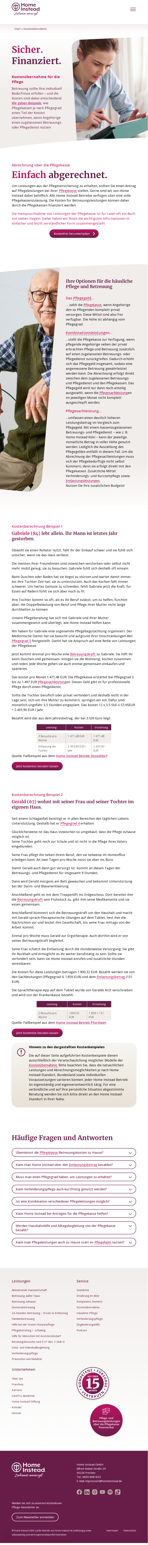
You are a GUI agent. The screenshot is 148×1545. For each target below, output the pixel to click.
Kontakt (16, 1407)
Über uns (17, 1378)
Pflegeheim (102, 1242)
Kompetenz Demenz (89, 1301)
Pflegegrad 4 (70, 823)
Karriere (17, 1390)
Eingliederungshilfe (88, 1324)
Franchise (17, 1384)
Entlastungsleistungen (83, 481)
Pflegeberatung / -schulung (29, 1330)
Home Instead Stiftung (26, 1401)
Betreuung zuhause (24, 1301)
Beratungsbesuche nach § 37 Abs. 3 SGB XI (38, 1341)
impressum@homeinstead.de (103, 1481)
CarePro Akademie (23, 1395)
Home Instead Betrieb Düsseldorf (81, 756)
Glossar (16, 1413)
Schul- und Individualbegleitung (31, 1347)
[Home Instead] (26, 9)
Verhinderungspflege (25, 1353)
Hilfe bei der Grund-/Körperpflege (33, 1324)
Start (17, 29)
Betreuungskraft (83, 654)
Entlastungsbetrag (111, 977)
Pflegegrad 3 (21, 641)
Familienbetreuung (23, 1318)
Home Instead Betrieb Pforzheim (81, 1022)
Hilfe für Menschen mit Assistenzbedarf (36, 1336)
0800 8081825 (91, 1477)
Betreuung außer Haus (26, 1295)
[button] (133, 9)
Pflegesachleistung (113, 393)
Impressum (112, 1530)
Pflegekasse (68, 190)
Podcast (82, 1330)
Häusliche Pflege (87, 1313)
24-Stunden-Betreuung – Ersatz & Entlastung (40, 1313)
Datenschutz (129, 1530)
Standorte (83, 1290)
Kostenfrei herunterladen (72, 234)
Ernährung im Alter (88, 1295)
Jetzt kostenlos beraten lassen (37, 766)
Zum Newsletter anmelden (35, 1517)
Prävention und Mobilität (27, 1359)
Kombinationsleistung (85, 332)
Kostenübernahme (43, 1065)
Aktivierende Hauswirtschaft (29, 1290)
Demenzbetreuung (23, 1307)
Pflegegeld (82, 298)
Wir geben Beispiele (26, 103)
